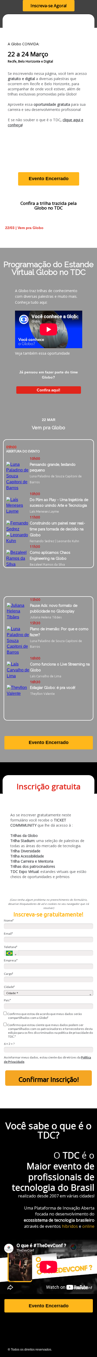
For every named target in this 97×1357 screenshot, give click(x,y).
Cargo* (8, 974)
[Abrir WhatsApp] (84, 1344)
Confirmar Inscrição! (48, 1079)
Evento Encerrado (49, 178)
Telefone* (10, 947)
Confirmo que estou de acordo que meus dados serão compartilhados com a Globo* (44, 1016)
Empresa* (11, 960)
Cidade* (9, 987)
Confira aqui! (48, 390)
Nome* (9, 920)
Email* (8, 933)
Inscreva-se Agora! (48, 5)
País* (7, 1000)
